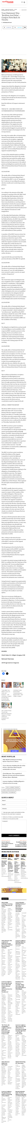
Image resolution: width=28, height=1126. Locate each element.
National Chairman (8, 792)
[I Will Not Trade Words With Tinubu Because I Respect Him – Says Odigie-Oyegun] (18, 685)
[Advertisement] (14, 43)
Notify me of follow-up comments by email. (13, 817)
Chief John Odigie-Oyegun (11, 790)
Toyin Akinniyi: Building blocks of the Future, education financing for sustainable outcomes (14, 767)
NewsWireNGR (4, 876)
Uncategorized (9, 9)
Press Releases (10, 859)
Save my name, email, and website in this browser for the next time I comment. (12, 813)
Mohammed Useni (7, 22)
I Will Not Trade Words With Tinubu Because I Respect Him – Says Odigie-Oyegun (18, 693)
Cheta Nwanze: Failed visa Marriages (5, 1063)
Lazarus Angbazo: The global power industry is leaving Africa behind (6, 1093)
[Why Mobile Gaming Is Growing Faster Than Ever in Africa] (4, 855)
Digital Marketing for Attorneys (20, 1062)
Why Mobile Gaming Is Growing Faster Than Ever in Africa (12, 760)
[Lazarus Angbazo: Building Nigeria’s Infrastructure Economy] (24, 855)
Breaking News (16, 859)
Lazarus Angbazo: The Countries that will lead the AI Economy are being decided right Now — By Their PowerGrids (21, 1029)
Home (2, 9)
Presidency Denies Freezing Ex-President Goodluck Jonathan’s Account (21, 844)
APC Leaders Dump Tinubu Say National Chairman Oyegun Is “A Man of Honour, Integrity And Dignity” (6, 715)
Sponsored (4, 858)
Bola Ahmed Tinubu (12, 787)
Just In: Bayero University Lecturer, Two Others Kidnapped (7, 844)
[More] (25, 27)
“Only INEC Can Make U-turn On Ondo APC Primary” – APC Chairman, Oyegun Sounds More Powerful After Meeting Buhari (6, 695)
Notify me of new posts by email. (10, 818)
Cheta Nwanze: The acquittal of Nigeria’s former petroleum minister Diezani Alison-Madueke (14, 775)
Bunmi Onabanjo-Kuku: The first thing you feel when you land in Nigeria (21, 1093)
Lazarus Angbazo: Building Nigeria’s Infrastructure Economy (13, 782)
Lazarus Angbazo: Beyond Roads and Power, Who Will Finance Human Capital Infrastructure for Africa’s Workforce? (6, 987)
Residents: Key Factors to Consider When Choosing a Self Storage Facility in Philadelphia (21, 985)
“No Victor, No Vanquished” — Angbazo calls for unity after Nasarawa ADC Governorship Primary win (6, 1029)
